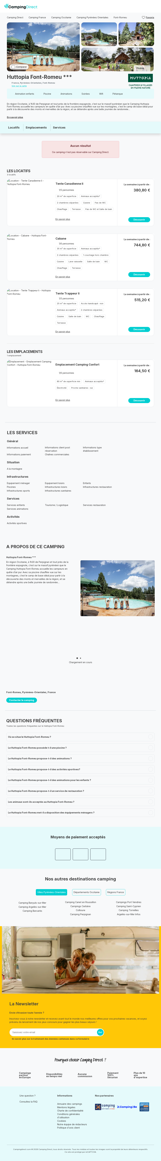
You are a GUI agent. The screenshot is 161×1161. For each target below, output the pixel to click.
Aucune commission (85, 1075)
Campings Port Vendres (128, 902)
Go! (100, 1032)
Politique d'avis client (68, 1127)
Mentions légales (66, 1107)
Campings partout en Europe (25, 1075)
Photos (140, 68)
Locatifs (13, 127)
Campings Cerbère (80, 906)
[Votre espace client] (149, 6)
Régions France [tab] (115, 892)
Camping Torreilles (129, 910)
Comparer (21, 66)
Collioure (80, 910)
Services (59, 127)
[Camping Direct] (21, 6)
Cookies (61, 1121)
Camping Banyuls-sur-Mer (32, 902)
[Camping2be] (127, 1107)
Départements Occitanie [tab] (87, 892)
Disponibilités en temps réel (54, 1075)
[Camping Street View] (105, 1107)
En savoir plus (15, 117)
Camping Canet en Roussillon (80, 902)
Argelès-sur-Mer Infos (128, 914)
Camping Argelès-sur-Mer (32, 907)
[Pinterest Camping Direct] (26, 1109)
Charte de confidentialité (70, 1110)
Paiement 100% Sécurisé (112, 1075)
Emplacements (36, 127)
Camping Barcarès (32, 910)
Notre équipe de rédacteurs (72, 1124)
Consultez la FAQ (28, 1101)
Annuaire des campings (69, 1103)
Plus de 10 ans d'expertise (140, 1075)
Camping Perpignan (80, 914)
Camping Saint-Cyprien (128, 906)
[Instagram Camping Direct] (21, 1109)
